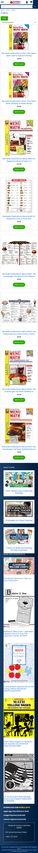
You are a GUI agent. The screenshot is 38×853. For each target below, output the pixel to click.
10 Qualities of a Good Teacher (19, 520)
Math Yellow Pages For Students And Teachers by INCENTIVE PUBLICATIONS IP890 (18, 744)
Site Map (10, 850)
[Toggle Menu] (2, 2)
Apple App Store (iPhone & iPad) (16, 811)
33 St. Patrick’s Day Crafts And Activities (19, 492)
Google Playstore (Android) (14, 815)
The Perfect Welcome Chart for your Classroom (17, 579)
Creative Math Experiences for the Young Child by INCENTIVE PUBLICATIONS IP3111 (19, 689)
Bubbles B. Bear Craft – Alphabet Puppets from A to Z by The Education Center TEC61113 (18, 633)
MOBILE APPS (24, 807)
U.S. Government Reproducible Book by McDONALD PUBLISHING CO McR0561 (18, 799)
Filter (4, 18)
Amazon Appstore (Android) (15, 819)
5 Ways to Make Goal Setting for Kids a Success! (19, 549)
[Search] (35, 6)
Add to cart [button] (19, 64)
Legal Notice (4, 850)
